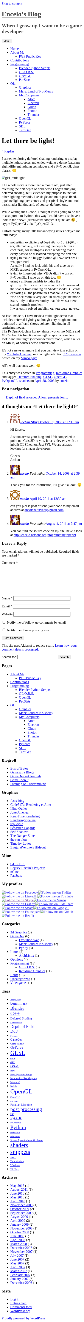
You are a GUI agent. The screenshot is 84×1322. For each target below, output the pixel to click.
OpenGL (25, 76)
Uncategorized (20, 979)
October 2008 (19, 1232)
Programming (19, 64)
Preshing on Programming (28, 784)
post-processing (26, 1109)
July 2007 (17, 1255)
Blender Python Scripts (34, 68)
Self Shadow (19, 832)
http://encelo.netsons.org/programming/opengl (45, 535)
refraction (15, 1136)
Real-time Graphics (69, 373)
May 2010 (17, 1197)
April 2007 (17, 1267)
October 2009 (19, 1209)
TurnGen (25, 130)
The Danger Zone (22, 835)
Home (14, 48)
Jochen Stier (28, 422)
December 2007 (21, 1248)
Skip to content (12, 3)
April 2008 (17, 1240)
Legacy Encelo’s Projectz (27, 868)
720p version (72, 354)
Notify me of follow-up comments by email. (37, 622)
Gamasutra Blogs (22, 772)
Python (18, 1127)
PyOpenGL (10, 381)
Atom (31, 99)
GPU (12, 1062)
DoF (14, 1031)
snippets (20, 1152)
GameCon (16, 1039)
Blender (17, 1008)
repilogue (16, 824)
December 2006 (21, 1282)
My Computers (29, 95)
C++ (15, 1013)
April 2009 (17, 1220)
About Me (17, 52)
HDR (12, 1071)
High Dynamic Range (21, 1074)
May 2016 (17, 1185)
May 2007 (17, 1263)
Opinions (16, 959)
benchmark (18, 1003)
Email (7, 606)
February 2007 (20, 1275)
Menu (6, 41)
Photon (32, 111)
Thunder (33, 114)
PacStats (24, 80)
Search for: (9, 657)
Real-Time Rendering (25, 816)
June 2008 (17, 1236)
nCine (14, 871)
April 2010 (17, 1201)
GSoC (14, 1066)
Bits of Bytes (19, 768)
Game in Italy (17, 1044)
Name (7, 598)
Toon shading (17, 1161)
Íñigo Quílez (18, 808)
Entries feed (18, 1303)
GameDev (17, 936)
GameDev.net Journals (25, 776)
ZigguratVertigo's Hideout (28, 847)
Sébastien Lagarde (22, 828)
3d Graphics (18, 932)
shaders (24, 381)
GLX (12, 1058)
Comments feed (21, 1307)
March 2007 (18, 1271)
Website (7, 614)
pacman (14, 1101)
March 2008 (18, 1244)
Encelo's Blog (21, 14)
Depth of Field (22, 1026)
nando (24, 498)
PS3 (12, 1114)
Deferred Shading (29, 377)
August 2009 (19, 1216)
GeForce (16, 1047)
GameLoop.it (19, 780)
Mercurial (15, 1082)
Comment (10, 563)
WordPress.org (20, 1311)
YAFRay (14, 1169)
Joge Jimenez (19, 812)
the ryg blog (18, 839)
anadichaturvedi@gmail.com (44, 510)
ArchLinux (26, 955)
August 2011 (19, 1189)
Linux (14, 951)
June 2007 (17, 1259)
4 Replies (8, 151)
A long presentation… (55, 397)
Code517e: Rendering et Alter (30, 804)
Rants (14, 975)
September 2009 (21, 1213)
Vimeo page (29, 358)
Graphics (25, 87)
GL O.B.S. (26, 72)
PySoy (23, 948)
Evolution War (29, 940)
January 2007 (19, 1279)
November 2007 (21, 1251)
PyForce (24, 122)
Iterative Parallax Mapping (23, 1078)
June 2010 (17, 1193)
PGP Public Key (30, 56)
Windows (15, 1165)
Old (13, 83)
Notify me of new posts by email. (29, 630)
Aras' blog (17, 801)
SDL (22, 126)
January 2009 (19, 1224)
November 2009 (21, 1205)
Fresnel (13, 1036)
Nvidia (13, 1086)
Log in (14, 1299)
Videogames (18, 983)
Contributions (19, 60)
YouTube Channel (19, 354)
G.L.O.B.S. (27, 967)
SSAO (13, 1157)
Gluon (32, 107)
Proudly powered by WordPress (23, 1318)
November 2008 (21, 1228)
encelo (64, 381)
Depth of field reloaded (19, 397)
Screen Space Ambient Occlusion (26, 1140)
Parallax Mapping (21, 1104)
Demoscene (16, 1022)
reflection (15, 1132)
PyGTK (16, 1118)
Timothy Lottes (20, 843)
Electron (33, 103)
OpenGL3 (15, 1097)
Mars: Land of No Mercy (36, 91)
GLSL (47, 377)
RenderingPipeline (23, 820)
